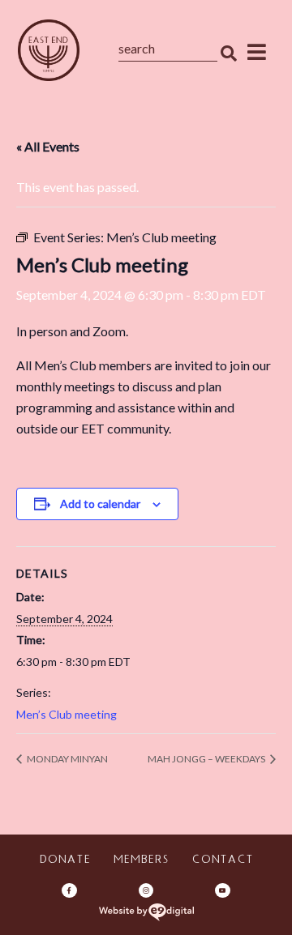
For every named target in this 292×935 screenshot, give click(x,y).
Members (141, 861)
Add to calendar (100, 503)
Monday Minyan (66, 759)
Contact (222, 861)
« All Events (47, 146)
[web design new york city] (146, 912)
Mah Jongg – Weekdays (207, 759)
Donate (64, 861)
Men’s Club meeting (66, 714)
